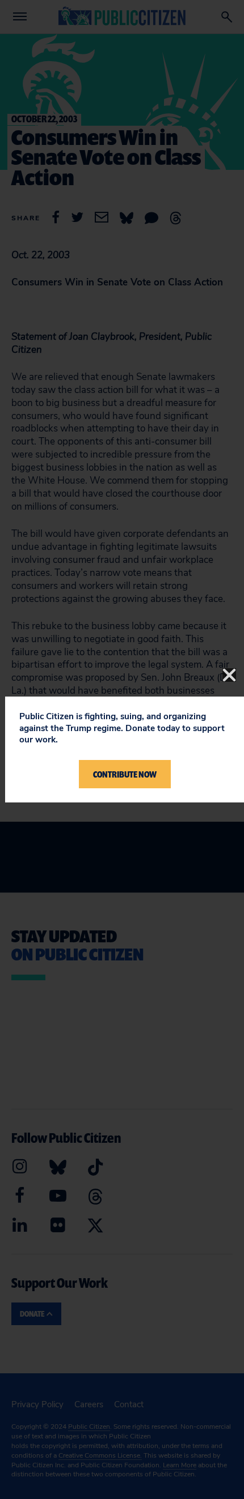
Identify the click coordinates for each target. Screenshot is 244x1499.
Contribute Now (125, 774)
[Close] (229, 675)
